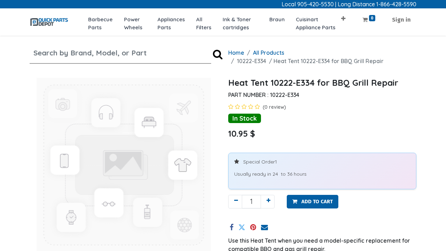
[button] (343, 16)
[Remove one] (235, 201)
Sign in (401, 19)
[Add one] (268, 201)
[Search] (218, 54)
